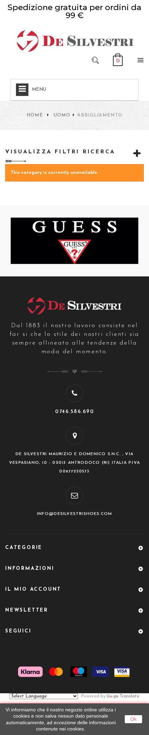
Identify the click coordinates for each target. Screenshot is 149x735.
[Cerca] (95, 60)
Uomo (62, 115)
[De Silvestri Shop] (74, 40)
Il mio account (33, 589)
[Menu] (138, 61)
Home (35, 115)
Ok (133, 719)
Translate (129, 696)
